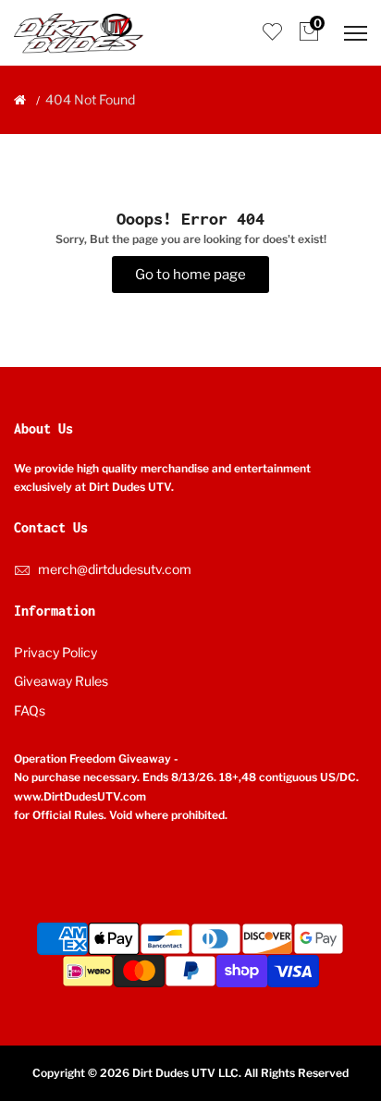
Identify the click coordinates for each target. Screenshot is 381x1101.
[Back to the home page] (20, 99)
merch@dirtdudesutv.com (114, 569)
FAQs (29, 710)
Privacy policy (55, 652)
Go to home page (190, 274)
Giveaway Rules (61, 681)
